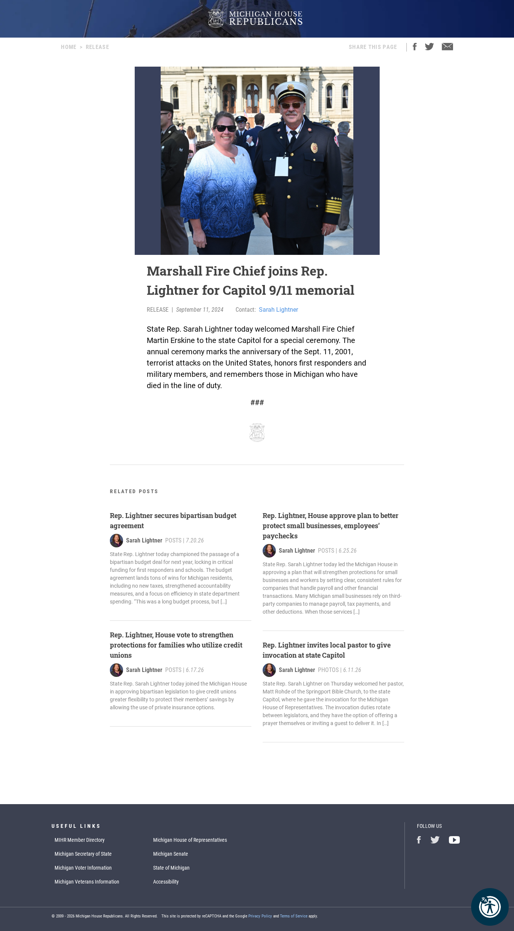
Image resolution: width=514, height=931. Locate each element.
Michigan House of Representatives (190, 840)
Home (68, 47)
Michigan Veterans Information (87, 882)
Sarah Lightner (278, 309)
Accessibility (166, 882)
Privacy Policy (260, 916)
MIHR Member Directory (80, 840)
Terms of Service (293, 916)
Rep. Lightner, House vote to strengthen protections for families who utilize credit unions (176, 645)
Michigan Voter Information (83, 868)
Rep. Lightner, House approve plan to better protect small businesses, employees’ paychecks (330, 525)
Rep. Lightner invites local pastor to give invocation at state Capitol (327, 650)
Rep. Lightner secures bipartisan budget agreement (173, 520)
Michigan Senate (170, 854)
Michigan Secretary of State (83, 854)
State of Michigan (171, 868)
